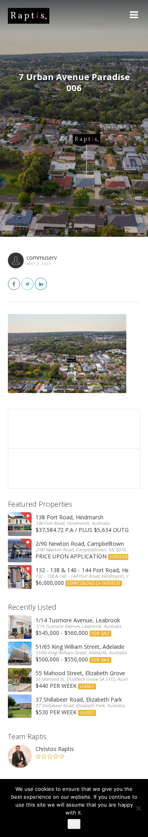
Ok (74, 824)
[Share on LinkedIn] (41, 284)
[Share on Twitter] (27, 284)
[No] (138, 808)
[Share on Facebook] (14, 284)
